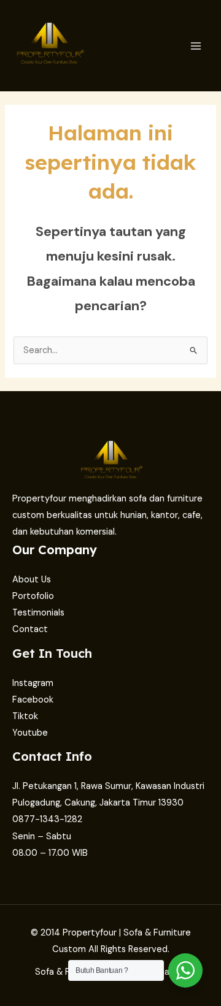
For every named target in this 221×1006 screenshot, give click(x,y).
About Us (31, 579)
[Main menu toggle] (196, 46)
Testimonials (38, 613)
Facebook (32, 700)
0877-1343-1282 (47, 819)
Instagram (32, 683)
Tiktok (25, 716)
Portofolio (33, 596)
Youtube (30, 733)
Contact (30, 629)
